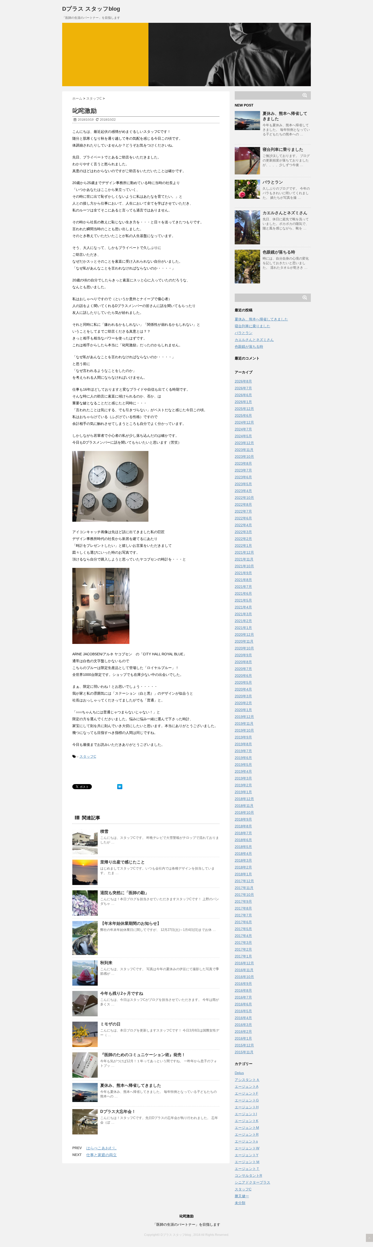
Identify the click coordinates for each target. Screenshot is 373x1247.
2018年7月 (243, 833)
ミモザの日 (110, 1024)
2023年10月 (244, 457)
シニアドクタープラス (252, 1182)
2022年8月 (243, 504)
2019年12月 (244, 717)
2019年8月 (243, 744)
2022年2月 (243, 539)
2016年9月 (243, 984)
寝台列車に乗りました (283, 149)
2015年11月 (244, 1052)
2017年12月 (244, 881)
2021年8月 (243, 580)
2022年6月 (243, 518)
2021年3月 (243, 614)
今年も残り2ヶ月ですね (121, 993)
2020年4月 (243, 689)
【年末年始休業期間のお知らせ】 (130, 923)
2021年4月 (243, 607)
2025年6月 (243, 415)
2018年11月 (244, 806)
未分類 (240, 1203)
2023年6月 (243, 477)
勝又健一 (242, 1196)
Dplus (239, 1073)
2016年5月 (243, 1011)
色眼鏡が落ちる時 (279, 252)
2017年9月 (243, 901)
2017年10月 (244, 895)
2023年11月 (244, 450)
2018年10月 (244, 812)
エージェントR (247, 1134)
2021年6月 (243, 593)
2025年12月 (244, 409)
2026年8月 (243, 381)
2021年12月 (244, 552)
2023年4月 (243, 491)
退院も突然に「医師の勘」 (124, 893)
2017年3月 (243, 943)
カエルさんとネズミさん (285, 213)
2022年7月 (243, 511)
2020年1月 (243, 710)
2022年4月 (243, 525)
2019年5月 (243, 765)
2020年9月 (243, 655)
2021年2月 (243, 621)
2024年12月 (244, 422)
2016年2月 (243, 1031)
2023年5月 (243, 484)
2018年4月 (243, 854)
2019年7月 (243, 751)
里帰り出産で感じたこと (122, 862)
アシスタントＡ (247, 1080)
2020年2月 (243, 703)
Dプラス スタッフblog (91, 9)
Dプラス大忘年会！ (118, 1111)
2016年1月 (243, 1038)
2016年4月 (243, 1018)
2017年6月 (243, 922)
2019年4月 (243, 771)
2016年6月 (243, 1004)
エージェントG (247, 1100)
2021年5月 (243, 600)
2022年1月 (243, 546)
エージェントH (247, 1107)
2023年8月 (243, 463)
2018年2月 (243, 867)
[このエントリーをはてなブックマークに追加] (119, 786)
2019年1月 (243, 792)
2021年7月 (243, 587)
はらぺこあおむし (101, 1148)
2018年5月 (243, 847)
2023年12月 (244, 443)
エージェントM (247, 1128)
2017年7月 (243, 915)
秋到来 (106, 963)
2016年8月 (243, 990)
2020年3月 (243, 696)
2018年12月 (244, 799)
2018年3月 (243, 860)
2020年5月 (243, 682)
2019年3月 (243, 778)
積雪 (104, 831)
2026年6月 (243, 395)
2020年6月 (243, 676)
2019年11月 (244, 723)
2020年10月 (244, 648)
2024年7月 (243, 429)
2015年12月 (244, 1045)
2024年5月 (243, 436)
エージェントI (246, 1114)
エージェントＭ (247, 1162)
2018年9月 (243, 819)
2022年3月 (243, 532)
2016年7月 (243, 997)
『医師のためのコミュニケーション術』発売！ (142, 1055)
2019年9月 (243, 737)
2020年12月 (244, 634)
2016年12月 (244, 963)
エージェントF (246, 1093)
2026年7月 (243, 388)
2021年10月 (244, 566)
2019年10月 (244, 730)
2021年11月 (244, 559)
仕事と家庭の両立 (101, 1155)
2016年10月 (244, 977)
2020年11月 (244, 641)
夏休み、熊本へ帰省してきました (130, 1085)
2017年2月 (243, 949)
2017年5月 (243, 929)
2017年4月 (243, 936)
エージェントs (246, 1141)
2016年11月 (244, 970)
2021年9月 (243, 573)
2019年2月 (243, 785)
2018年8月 (243, 826)
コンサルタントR (248, 1175)
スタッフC (87, 756)
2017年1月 (243, 956)
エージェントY (246, 1155)
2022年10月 (244, 498)
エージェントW (247, 1148)
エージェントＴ (247, 1169)
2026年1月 (243, 402)
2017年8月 (243, 908)
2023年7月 (243, 470)
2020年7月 (243, 669)
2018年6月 (243, 840)
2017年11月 (244, 888)
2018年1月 (243, 874)
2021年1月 (243, 628)
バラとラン (273, 182)
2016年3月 (243, 1025)
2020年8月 (243, 662)
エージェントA (246, 1087)
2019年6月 (243, 758)
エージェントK (246, 1121)
